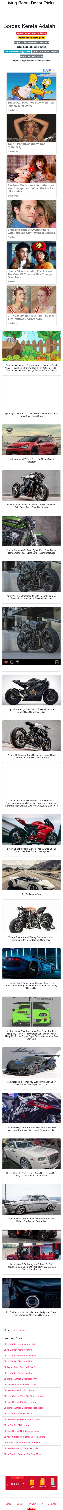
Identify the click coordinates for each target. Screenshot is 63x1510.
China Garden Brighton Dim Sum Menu (23, 1454)
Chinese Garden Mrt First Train (19, 1390)
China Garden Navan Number (18, 1372)
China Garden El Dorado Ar (17, 1425)
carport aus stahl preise (31, 56)
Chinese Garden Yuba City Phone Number (24, 1396)
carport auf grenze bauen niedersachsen (32, 60)
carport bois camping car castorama (31, 42)
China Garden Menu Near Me (18, 1349)
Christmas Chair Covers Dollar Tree (21, 1367)
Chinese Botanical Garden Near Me (21, 1448)
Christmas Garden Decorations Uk (20, 1378)
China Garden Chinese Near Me (19, 1343)
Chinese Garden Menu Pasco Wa (20, 1384)
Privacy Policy (36, 1503)
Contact (20, 1503)
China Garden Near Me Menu (18, 1413)
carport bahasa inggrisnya (17, 51)
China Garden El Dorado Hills (18, 1361)
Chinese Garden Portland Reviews (20, 1401)
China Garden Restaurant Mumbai (20, 1355)
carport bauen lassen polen (31, 37)
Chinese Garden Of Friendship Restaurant (24, 1436)
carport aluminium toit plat (45, 51)
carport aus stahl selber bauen (31, 46)
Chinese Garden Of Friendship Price (21, 1430)
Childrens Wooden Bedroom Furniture (22, 1442)
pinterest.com (19, 1330)
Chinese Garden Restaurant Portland (22, 1419)
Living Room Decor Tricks (30, 2)
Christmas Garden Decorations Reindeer (23, 1407)
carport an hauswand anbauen (31, 33)
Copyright (52, 1503)
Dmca (8, 1503)
